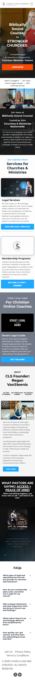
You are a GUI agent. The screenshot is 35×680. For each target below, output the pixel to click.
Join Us (8, 651)
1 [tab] (5, 555)
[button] (17, 67)
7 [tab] (24, 555)
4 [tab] (14, 555)
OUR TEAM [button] (10, 469)
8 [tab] (27, 555)
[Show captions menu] (26, 106)
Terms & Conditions (17, 655)
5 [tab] (17, 555)
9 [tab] (30, 555)
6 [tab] (21, 555)
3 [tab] (11, 555)
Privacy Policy (23, 651)
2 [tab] (8, 555)
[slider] (15, 106)
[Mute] (29, 106)
